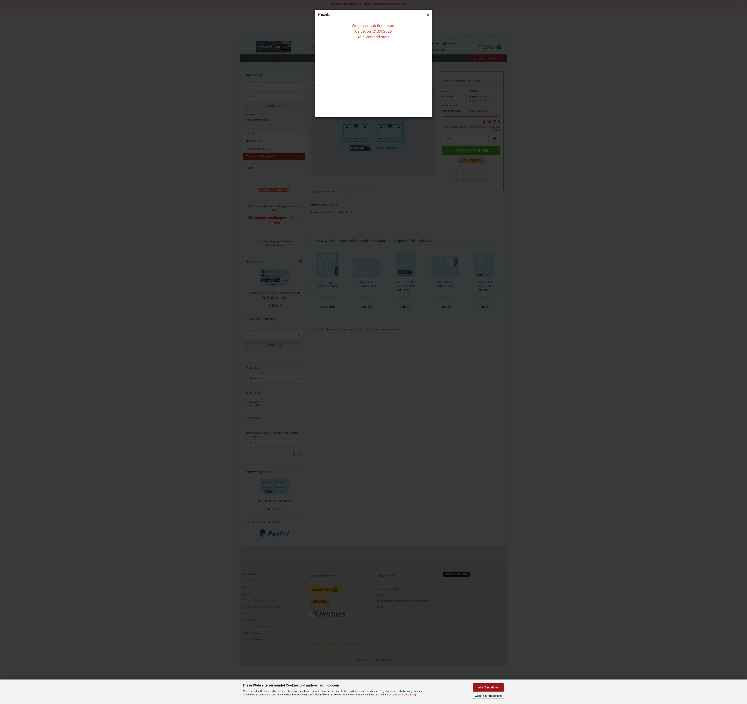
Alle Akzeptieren (488, 687)
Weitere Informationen (488, 695)
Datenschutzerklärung (403, 694)
